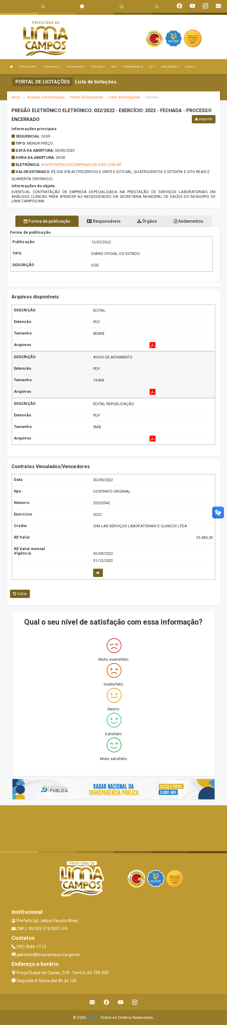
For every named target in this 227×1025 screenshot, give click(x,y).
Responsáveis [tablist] (106, 221)
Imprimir (205, 119)
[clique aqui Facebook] (106, 1002)
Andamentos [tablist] (190, 221)
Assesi (93, 1017)
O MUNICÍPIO (51, 66)
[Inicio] (11, 66)
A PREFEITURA (27, 66)
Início (16, 97)
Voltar (21, 594)
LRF (151, 66)
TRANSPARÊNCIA (132, 66)
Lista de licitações (124, 97)
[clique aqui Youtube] (121, 1002)
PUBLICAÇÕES (169, 66)
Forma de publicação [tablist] (48, 221)
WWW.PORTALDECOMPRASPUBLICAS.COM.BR (81, 164)
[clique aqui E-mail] (92, 1002)
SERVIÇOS (97, 66)
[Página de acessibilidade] (122, 6)
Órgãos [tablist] (149, 221)
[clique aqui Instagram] (135, 1002)
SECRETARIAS (75, 66)
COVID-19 (190, 66)
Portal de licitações (86, 97)
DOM (113, 66)
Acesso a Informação (46, 97)
